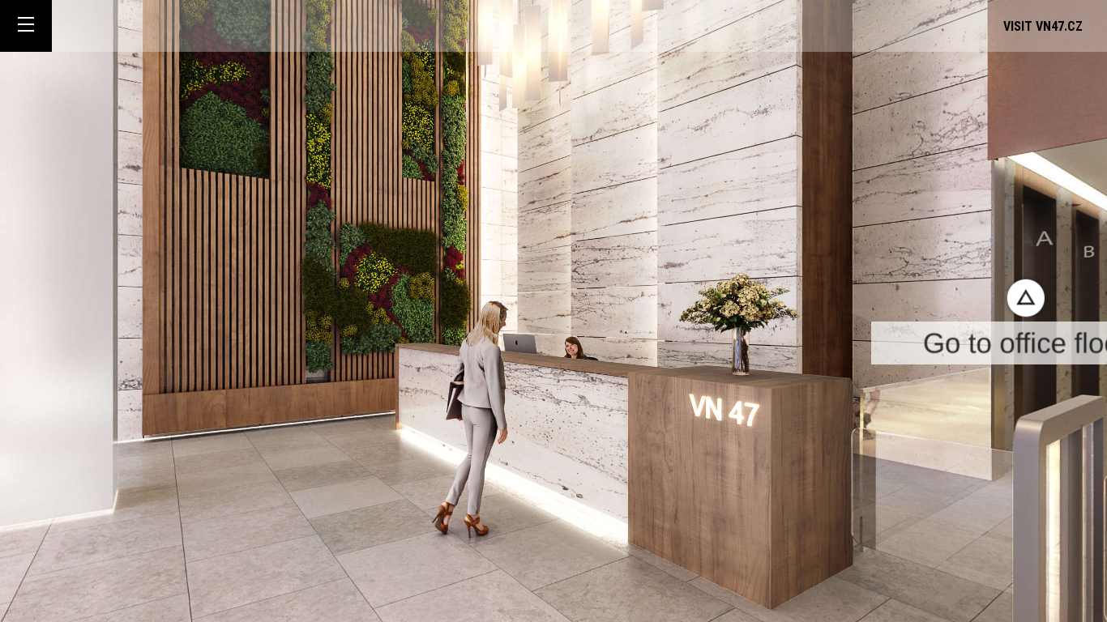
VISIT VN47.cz (1043, 26)
